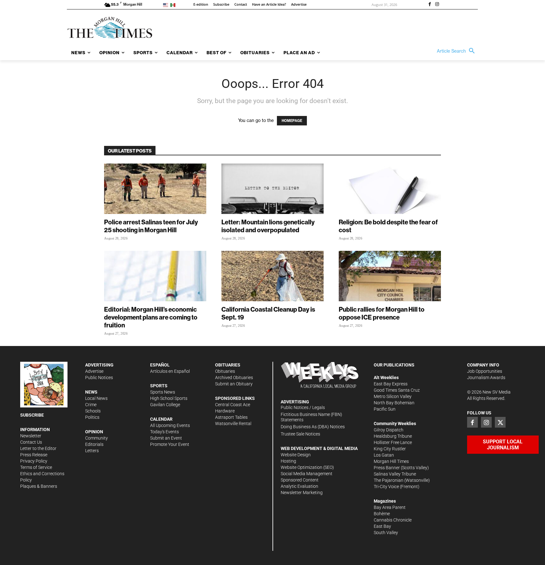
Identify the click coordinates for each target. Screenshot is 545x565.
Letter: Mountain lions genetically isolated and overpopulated (268, 226)
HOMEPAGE (292, 120)
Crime (91, 404)
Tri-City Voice (386, 486)
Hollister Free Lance (393, 442)
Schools (93, 410)
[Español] (174, 5)
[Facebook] (429, 5)
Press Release (33, 454)
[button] (457, 51)
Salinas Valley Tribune (395, 473)
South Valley (386, 532)
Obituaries (225, 371)
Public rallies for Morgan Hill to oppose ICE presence (382, 313)
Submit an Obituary (234, 383)
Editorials (94, 444)
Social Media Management (306, 473)
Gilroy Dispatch (388, 429)
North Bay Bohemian (394, 402)
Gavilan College (165, 404)
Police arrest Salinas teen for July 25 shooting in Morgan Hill (151, 226)
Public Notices (99, 377)
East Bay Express (390, 383)
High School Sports (168, 398)
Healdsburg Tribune (393, 436)
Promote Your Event (169, 444)
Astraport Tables (231, 417)
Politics (92, 417)
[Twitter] (500, 422)
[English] (166, 5)
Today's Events (164, 431)
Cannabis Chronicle (393, 519)
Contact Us (31, 442)
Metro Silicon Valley (393, 396)
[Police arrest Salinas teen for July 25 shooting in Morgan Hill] (155, 189)
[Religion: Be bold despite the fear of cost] (390, 189)
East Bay (382, 526)
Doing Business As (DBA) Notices (313, 426)
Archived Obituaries (234, 377)
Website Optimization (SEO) (307, 467)
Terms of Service (36, 467)
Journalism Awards (486, 377)
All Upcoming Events (170, 425)
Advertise (94, 371)
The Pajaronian (388, 480)
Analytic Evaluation (299, 486)
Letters (92, 450)
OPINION (94, 431)
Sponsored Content (300, 479)
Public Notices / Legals (303, 407)
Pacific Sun (385, 409)
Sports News (162, 392)
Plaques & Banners (38, 486)
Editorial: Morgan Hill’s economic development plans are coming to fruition (150, 317)
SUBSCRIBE (32, 415)
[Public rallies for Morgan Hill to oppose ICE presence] (390, 276)
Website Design (296, 454)
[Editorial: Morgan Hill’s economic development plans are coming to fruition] (155, 276)
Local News (96, 398)
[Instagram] (437, 5)
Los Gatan (384, 455)
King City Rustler (390, 448)
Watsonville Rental (233, 423)
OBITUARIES (227, 364)
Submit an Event (166, 438)
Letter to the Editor (38, 448)
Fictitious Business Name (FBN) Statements (311, 417)
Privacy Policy (33, 461)
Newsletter (30, 435)
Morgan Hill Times (391, 461)
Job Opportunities (484, 371)
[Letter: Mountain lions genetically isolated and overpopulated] (272, 189)
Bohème (382, 513)
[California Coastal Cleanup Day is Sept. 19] (272, 276)
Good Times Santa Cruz (397, 390)
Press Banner (387, 467)
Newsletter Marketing (302, 492)
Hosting (288, 461)
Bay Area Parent (390, 507)
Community (96, 438)
